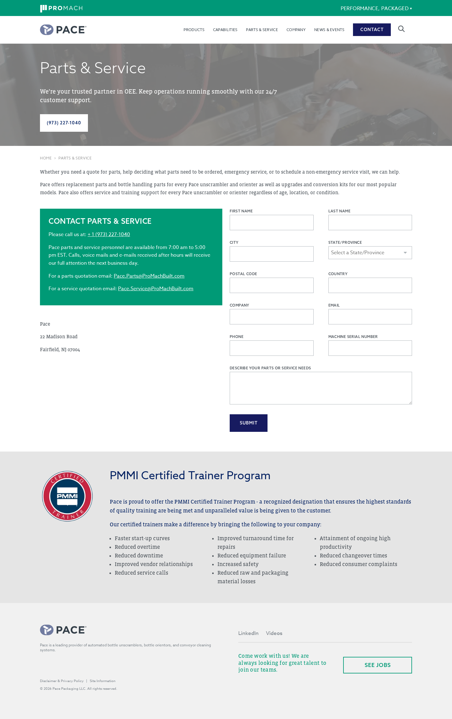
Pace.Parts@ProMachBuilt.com (149, 276)
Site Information (103, 681)
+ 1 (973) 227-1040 (109, 234)
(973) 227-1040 (64, 123)
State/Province (345, 242)
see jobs (378, 665)
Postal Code (243, 273)
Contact (372, 29)
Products (194, 29)
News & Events (329, 29)
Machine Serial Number (353, 336)
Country (338, 273)
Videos (274, 633)
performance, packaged (375, 8)
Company (296, 29)
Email (334, 305)
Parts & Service (262, 29)
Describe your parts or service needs (270, 368)
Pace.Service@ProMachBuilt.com (155, 288)
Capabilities (225, 29)
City (234, 242)
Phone (237, 336)
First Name (241, 211)
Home (46, 158)
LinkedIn (248, 633)
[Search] (401, 29)
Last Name (339, 211)
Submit (249, 423)
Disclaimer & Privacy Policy (62, 681)
